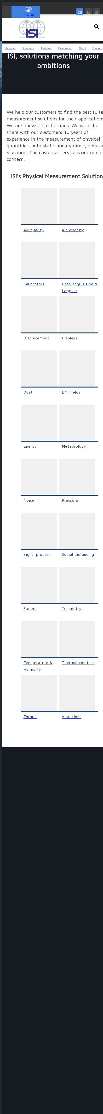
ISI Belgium (31, 29)
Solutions (28, 48)
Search (96, 27)
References (65, 48)
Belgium (28, 15)
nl (96, 12)
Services (10, 48)
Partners (46, 48)
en (80, 12)
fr (88, 12)
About (82, 48)
